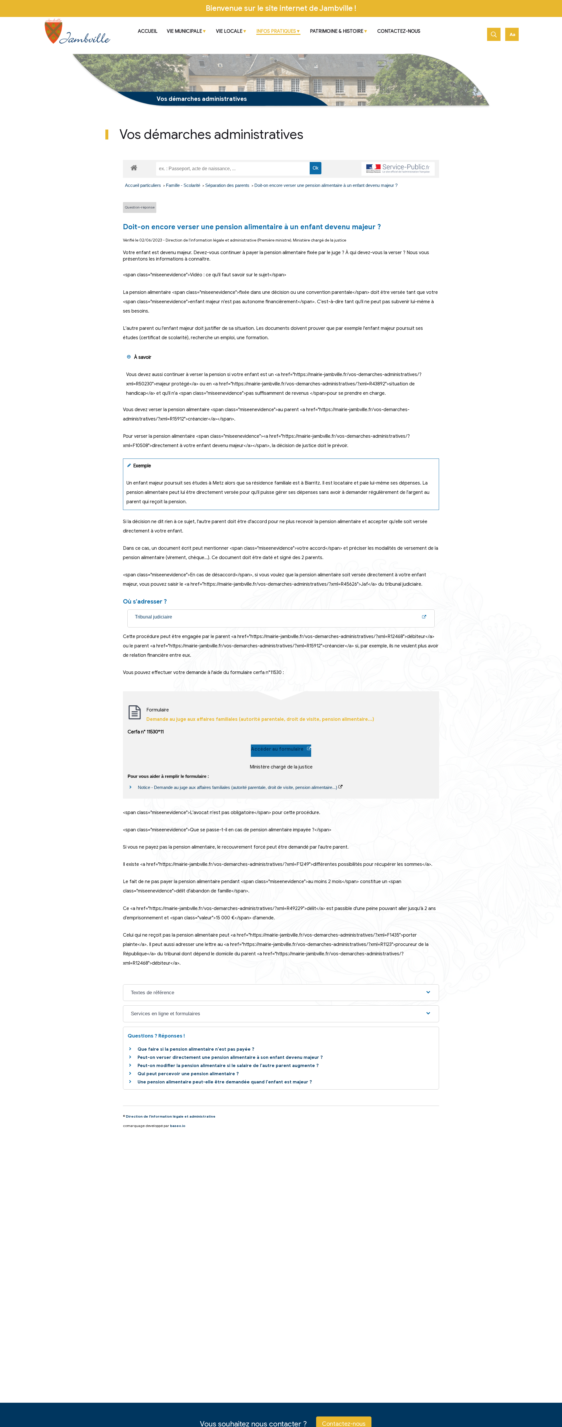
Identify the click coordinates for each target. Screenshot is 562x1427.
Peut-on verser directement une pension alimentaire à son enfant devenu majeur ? (230, 1057)
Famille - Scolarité (183, 185)
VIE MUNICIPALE (184, 31)
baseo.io (177, 1125)
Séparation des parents (228, 185)
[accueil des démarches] (133, 167)
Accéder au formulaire (279, 749)
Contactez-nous (398, 31)
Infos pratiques (276, 31)
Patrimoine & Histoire (336, 31)
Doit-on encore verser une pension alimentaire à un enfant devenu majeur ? (325, 185)
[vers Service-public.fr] (398, 169)
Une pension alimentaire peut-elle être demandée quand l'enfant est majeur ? (225, 1082)
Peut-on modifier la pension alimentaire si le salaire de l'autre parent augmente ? (228, 1065)
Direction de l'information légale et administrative (170, 1116)
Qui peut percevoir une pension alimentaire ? (188, 1073)
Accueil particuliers (143, 185)
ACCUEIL (147, 31)
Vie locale (229, 31)
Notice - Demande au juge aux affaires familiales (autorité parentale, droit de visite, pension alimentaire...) (238, 787)
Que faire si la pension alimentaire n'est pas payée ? (196, 1049)
